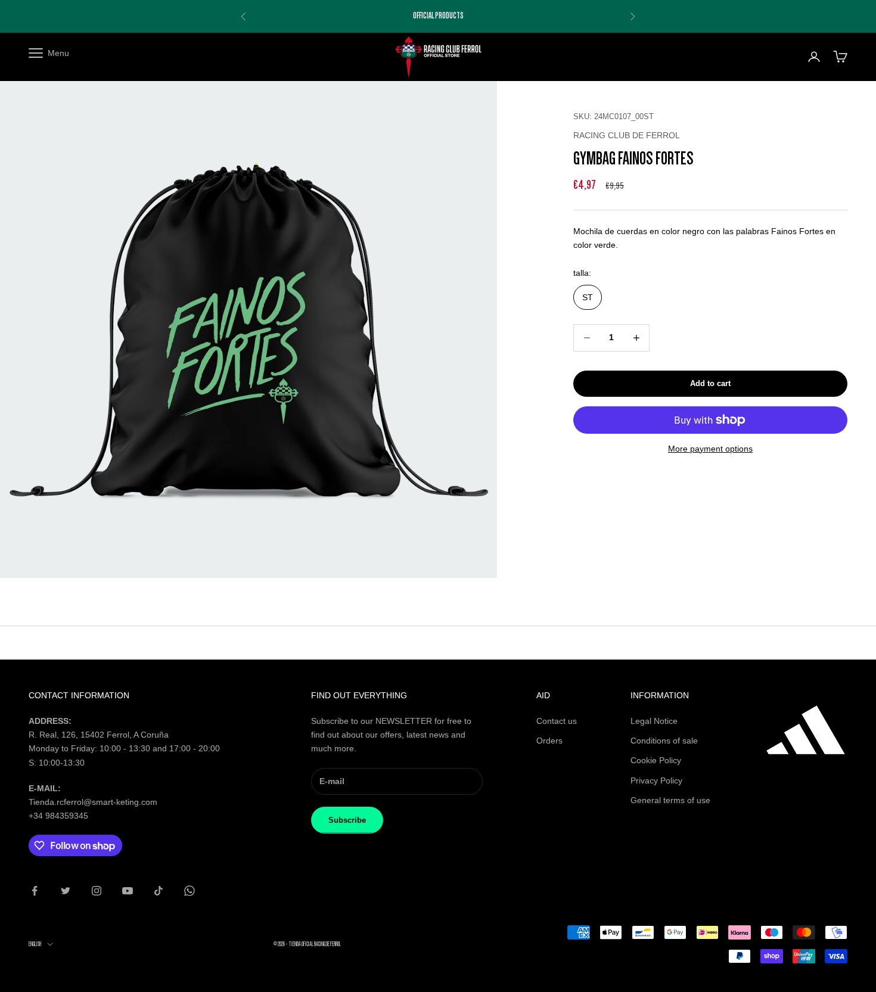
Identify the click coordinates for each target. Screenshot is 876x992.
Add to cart (710, 383)
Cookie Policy (655, 760)
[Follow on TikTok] (158, 891)
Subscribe (347, 820)
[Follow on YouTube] (127, 891)
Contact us (556, 721)
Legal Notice (654, 721)
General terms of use (670, 800)
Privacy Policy (656, 780)
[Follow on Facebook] (35, 891)
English (35, 944)
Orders (549, 740)
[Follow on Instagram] (96, 891)
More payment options (710, 448)
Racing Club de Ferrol (626, 135)
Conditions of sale (664, 740)
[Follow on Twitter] (66, 891)
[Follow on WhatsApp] (189, 891)
